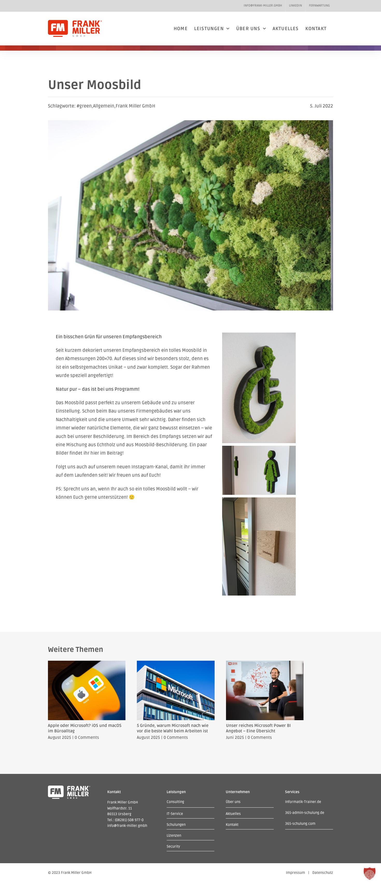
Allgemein (103, 106)
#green (84, 106)
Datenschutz (322, 872)
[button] (369, 873)
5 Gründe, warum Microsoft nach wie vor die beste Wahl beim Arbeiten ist (172, 728)
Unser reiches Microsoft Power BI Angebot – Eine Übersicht (258, 728)
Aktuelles (233, 814)
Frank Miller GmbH (135, 106)
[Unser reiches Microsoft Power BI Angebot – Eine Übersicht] (265, 663)
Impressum (295, 872)
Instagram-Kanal (149, 467)
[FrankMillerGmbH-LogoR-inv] (69, 788)
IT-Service (175, 814)
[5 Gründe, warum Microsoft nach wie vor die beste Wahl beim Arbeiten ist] (175, 663)
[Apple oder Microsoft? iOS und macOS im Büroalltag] (86, 663)
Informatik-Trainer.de (303, 802)
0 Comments (87, 737)
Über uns (233, 802)
